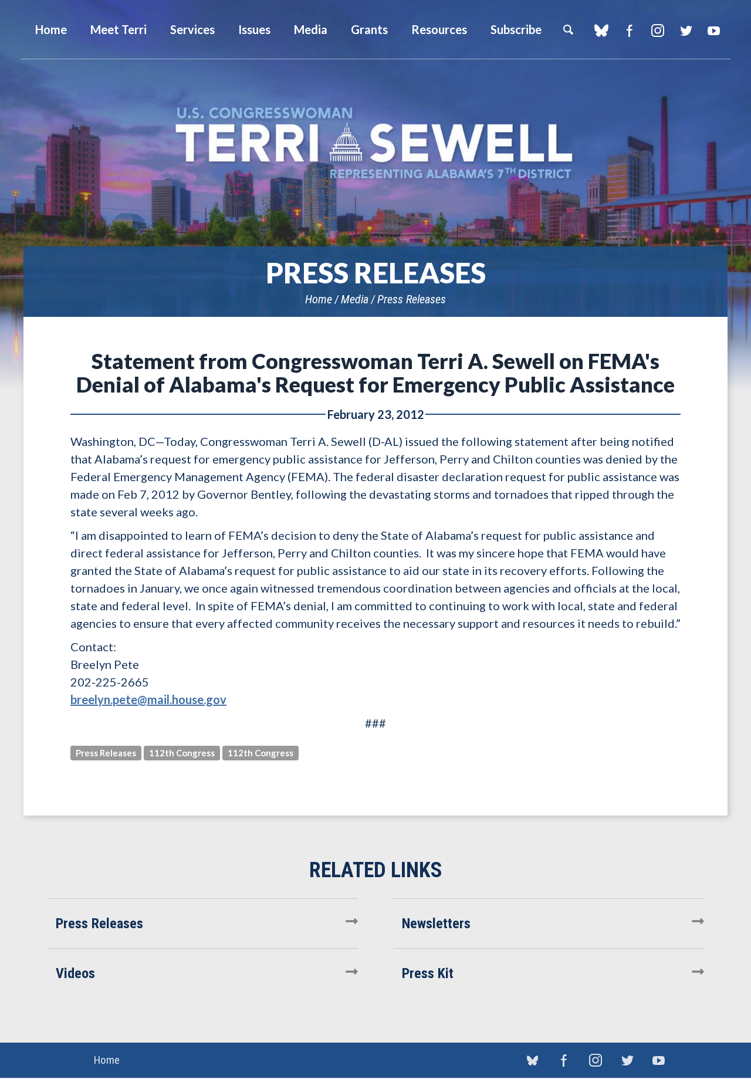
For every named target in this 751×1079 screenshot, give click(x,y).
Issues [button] (254, 29)
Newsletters (436, 923)
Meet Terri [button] (118, 29)
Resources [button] (439, 29)
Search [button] (568, 29)
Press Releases (411, 299)
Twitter (685, 30)
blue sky (601, 30)
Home (318, 299)
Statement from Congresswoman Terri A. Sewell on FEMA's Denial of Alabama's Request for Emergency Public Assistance (375, 372)
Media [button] (310, 29)
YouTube (714, 30)
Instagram (657, 30)
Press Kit (428, 973)
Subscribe (516, 29)
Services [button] (192, 29)
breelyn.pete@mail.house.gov (148, 699)
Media (354, 299)
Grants (369, 29)
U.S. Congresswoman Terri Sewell (375, 143)
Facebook (629, 30)
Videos (75, 973)
